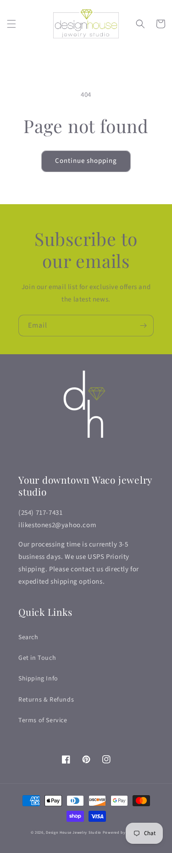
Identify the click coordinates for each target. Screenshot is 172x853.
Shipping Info (38, 678)
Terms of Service (42, 720)
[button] (11, 24)
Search (28, 637)
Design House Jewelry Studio (73, 832)
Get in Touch (37, 658)
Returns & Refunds (46, 699)
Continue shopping (86, 161)
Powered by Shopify (122, 832)
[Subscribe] (143, 325)
